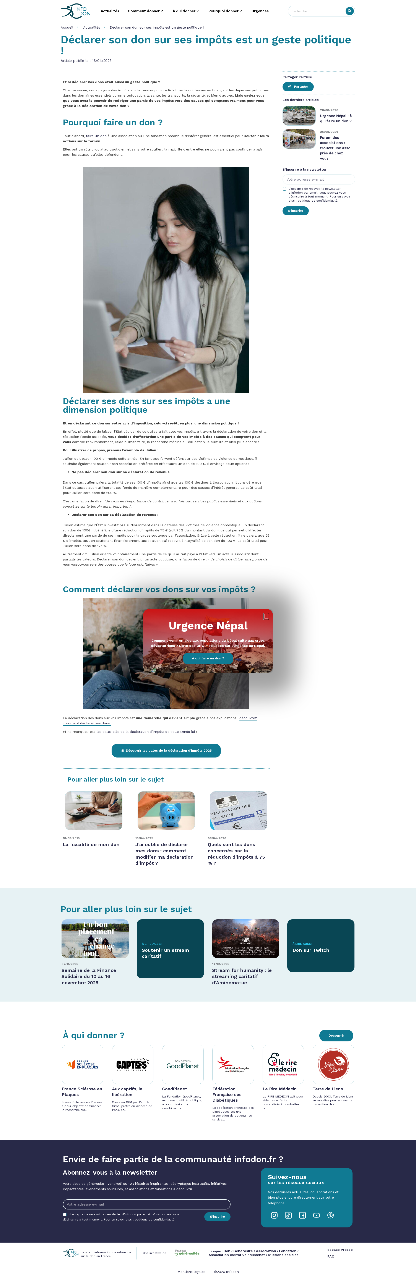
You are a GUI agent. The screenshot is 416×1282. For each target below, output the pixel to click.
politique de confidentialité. (318, 200)
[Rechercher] (350, 11)
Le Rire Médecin (280, 1088)
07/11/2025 (70, 964)
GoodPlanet (174, 1088)
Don (227, 1251)
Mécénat (257, 1255)
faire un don (96, 136)
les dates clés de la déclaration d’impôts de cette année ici (146, 732)
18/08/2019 (71, 838)
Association (266, 1251)
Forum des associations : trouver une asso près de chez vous (335, 147)
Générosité (243, 1251)
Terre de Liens (328, 1088)
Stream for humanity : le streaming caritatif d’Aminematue (242, 976)
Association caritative (228, 1255)
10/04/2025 (144, 838)
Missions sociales (283, 1255)
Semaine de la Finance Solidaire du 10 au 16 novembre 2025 (89, 976)
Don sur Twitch (310, 950)
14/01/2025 (220, 964)
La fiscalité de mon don (91, 844)
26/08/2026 (329, 131)
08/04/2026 (217, 838)
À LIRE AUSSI (152, 943)
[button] (266, 616)
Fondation (287, 1251)
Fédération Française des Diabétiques (226, 1094)
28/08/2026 (329, 110)
